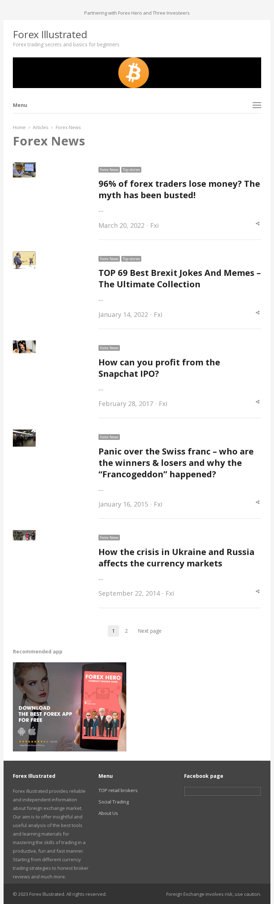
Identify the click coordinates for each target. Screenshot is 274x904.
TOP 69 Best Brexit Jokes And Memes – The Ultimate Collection (179, 278)
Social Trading (113, 801)
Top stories (131, 169)
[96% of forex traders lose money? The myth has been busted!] (24, 166)
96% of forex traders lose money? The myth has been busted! (179, 189)
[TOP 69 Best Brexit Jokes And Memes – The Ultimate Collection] (24, 255)
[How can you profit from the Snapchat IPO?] (24, 344)
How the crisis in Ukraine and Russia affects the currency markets (176, 557)
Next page (150, 630)
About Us (108, 813)
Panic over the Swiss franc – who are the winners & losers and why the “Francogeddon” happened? (176, 462)
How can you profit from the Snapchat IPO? (159, 367)
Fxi (154, 225)
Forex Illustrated (50, 34)
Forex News (109, 169)
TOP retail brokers (118, 790)
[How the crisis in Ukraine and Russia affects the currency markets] (24, 534)
